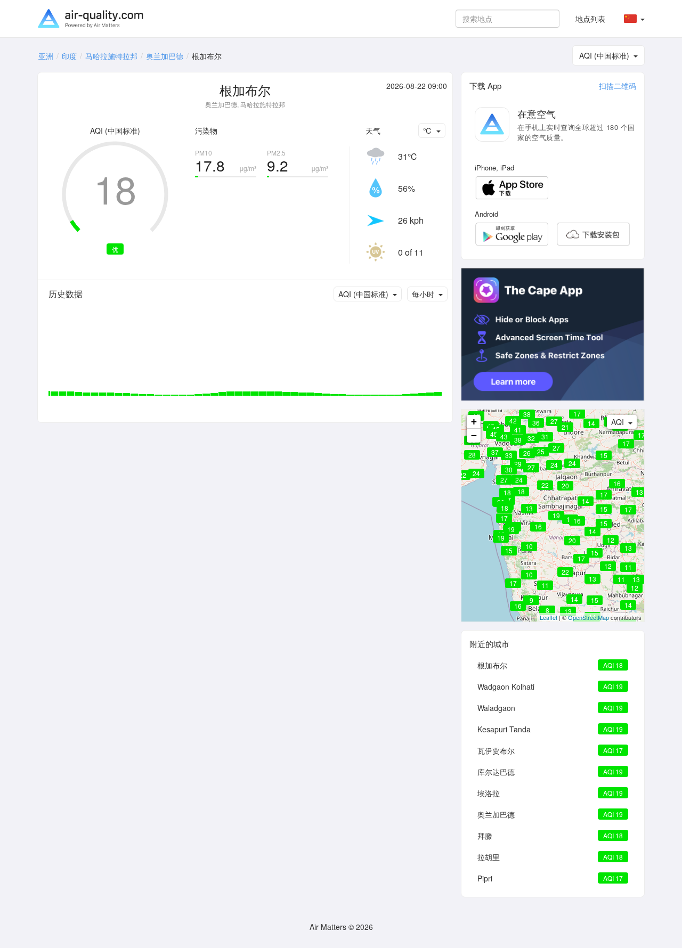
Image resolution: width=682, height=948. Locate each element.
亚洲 (45, 56)
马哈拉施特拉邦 (111, 56)
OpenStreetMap (588, 617)
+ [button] (474, 421)
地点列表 (590, 18)
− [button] (474, 435)
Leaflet (548, 617)
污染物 (206, 130)
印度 (69, 56)
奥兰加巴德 (164, 56)
